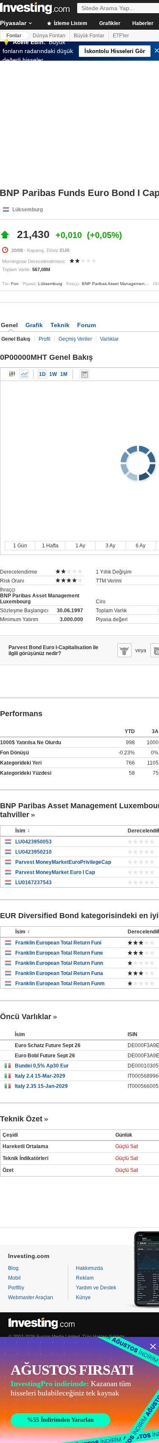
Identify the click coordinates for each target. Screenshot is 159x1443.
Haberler (142, 23)
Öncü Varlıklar (25, 1016)
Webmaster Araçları (30, 1297)
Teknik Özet (21, 1119)
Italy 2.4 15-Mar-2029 (40, 1076)
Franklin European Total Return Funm (60, 983)
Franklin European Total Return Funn (59, 963)
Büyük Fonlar (89, 36)
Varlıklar (109, 339)
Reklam (85, 1278)
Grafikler (109, 23)
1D (42, 374)
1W (53, 374)
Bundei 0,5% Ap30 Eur (42, 1066)
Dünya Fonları (49, 36)
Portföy (16, 1288)
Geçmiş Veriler (75, 339)
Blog (13, 1268)
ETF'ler (121, 36)
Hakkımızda (89, 1268)
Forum (86, 325)
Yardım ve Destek (96, 1288)
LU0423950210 (33, 852)
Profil (44, 339)
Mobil (14, 1278)
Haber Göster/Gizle (84, 374)
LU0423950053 (33, 842)
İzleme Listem (70, 23)
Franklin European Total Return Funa (59, 973)
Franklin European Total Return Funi (58, 943)
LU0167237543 (33, 882)
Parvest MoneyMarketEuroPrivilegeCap (63, 862)
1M (63, 374)
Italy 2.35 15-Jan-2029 (41, 1086)
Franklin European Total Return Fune (59, 953)
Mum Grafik (12, 374)
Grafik (34, 325)
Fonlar (14, 36)
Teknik (60, 325)
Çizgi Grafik (24, 374)
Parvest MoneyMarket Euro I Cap (55, 872)
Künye (83, 1297)
